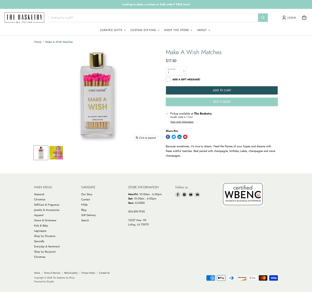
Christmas (39, 199)
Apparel (38, 215)
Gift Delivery (88, 215)
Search (85, 220)
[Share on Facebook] (168, 137)
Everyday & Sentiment (47, 246)
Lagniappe (40, 231)
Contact (85, 199)
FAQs (84, 205)
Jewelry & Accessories (46, 210)
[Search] (263, 18)
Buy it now (221, 102)
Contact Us (104, 273)
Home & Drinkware (45, 220)
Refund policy (71, 273)
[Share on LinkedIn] (179, 137)
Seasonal (39, 194)
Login (291, 17)
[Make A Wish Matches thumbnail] (41, 153)
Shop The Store (177, 30)
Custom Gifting (144, 30)
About (202, 30)
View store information (182, 122)
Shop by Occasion (44, 236)
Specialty (39, 241)
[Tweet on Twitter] (174, 137)
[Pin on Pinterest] (185, 137)
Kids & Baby (41, 226)
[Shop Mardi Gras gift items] (156, 4)
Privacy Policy (88, 273)
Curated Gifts (112, 30)
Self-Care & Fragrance (46, 205)
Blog (83, 210)
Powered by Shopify (44, 281)
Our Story (86, 194)
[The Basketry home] (24, 17)
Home (37, 42)
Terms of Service (52, 273)
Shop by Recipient (45, 252)
